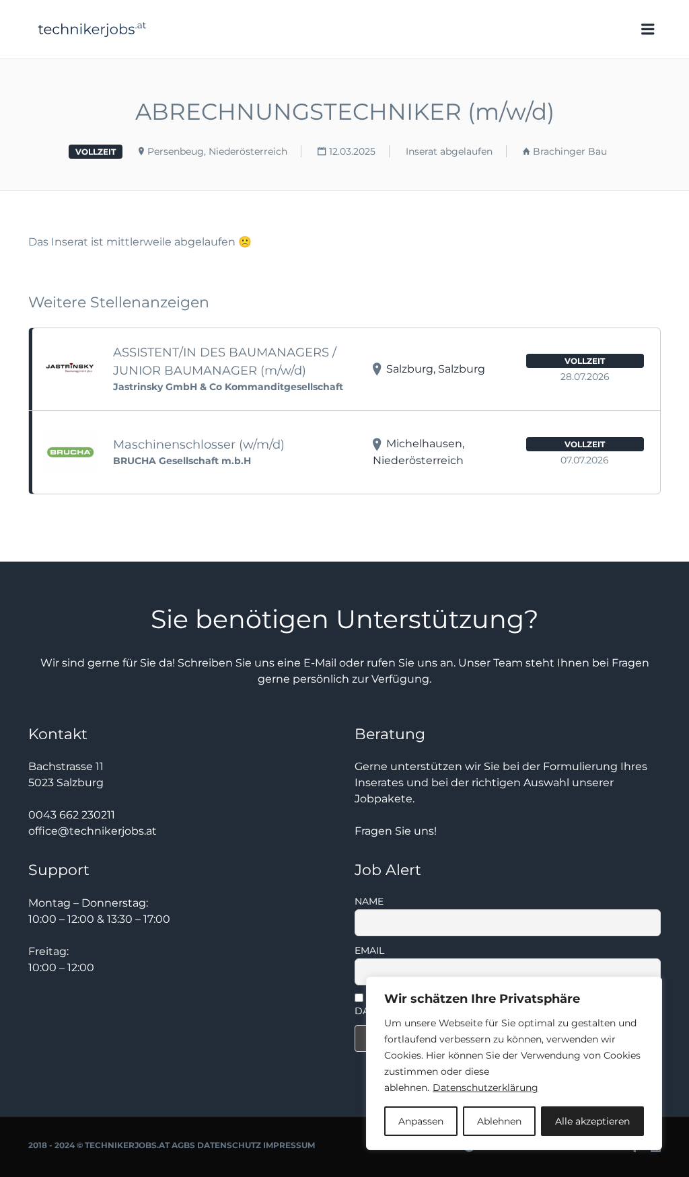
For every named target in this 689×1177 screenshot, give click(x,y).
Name (369, 901)
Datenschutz (229, 1145)
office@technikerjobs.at (92, 831)
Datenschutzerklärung (485, 1087)
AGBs (183, 1145)
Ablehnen (499, 1121)
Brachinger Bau (570, 151)
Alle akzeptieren (592, 1121)
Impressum (289, 1145)
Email (369, 950)
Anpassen (420, 1121)
